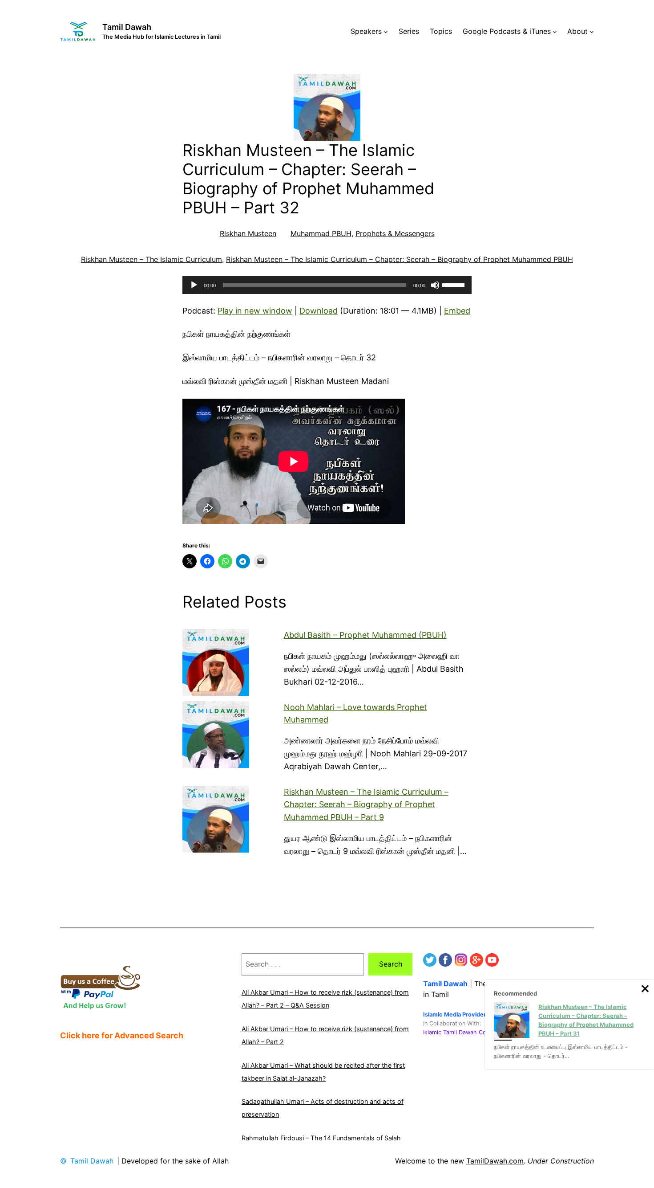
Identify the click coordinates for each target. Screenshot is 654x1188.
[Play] (194, 285)
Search (390, 963)
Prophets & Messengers (395, 233)
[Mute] (435, 285)
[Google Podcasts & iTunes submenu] (555, 31)
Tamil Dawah (126, 27)
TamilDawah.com (495, 1160)
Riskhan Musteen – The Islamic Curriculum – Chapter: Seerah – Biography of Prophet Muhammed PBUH (399, 259)
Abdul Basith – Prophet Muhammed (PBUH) (365, 635)
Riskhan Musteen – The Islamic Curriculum (151, 259)
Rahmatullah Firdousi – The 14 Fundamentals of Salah (321, 1138)
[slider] (454, 284)
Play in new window (255, 310)
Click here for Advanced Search (121, 1035)
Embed (457, 310)
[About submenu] (591, 31)
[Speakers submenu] (386, 31)
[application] (327, 285)
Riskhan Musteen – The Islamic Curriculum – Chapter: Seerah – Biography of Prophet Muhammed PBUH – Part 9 (366, 804)
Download (318, 310)
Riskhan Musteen (248, 233)
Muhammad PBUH (321, 233)
